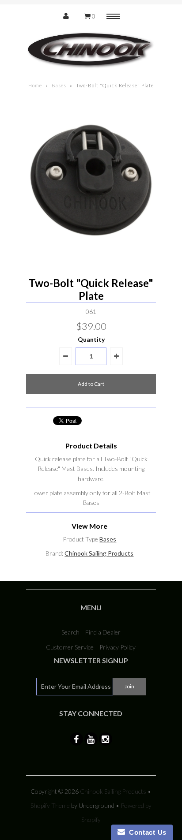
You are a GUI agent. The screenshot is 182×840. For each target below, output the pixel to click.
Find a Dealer (103, 632)
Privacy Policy (117, 647)
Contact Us (146, 832)
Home (35, 85)
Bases (59, 85)
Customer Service (70, 647)
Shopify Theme (50, 805)
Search (70, 632)
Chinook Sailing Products (98, 553)
